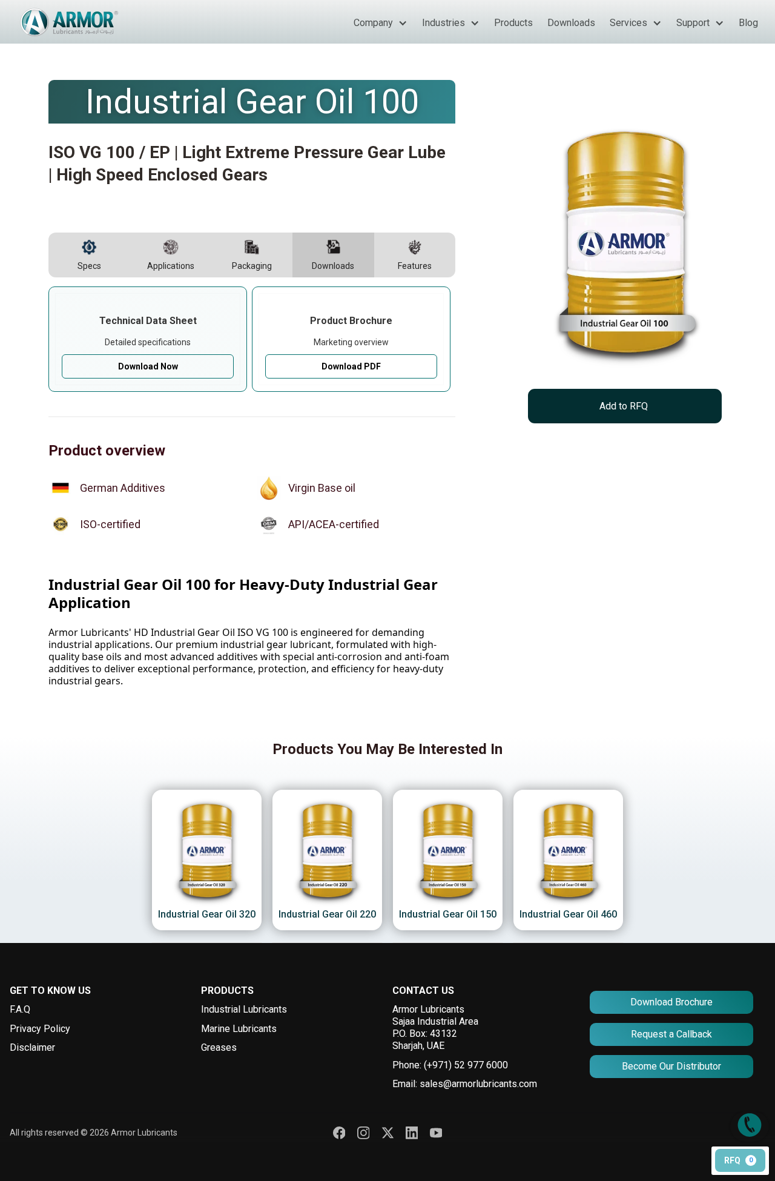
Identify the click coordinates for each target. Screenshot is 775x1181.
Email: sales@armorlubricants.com (464, 1084)
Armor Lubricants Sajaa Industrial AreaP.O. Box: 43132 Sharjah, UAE (435, 1027)
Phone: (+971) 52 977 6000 (450, 1065)
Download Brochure (671, 1002)
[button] (380, 23)
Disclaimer (32, 1047)
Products (513, 22)
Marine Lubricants (239, 1028)
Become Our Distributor (671, 1066)
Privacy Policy (40, 1028)
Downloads (571, 22)
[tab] (89, 255)
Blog (748, 22)
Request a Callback (671, 1034)
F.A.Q (20, 1009)
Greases (219, 1047)
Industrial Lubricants (244, 1009)
